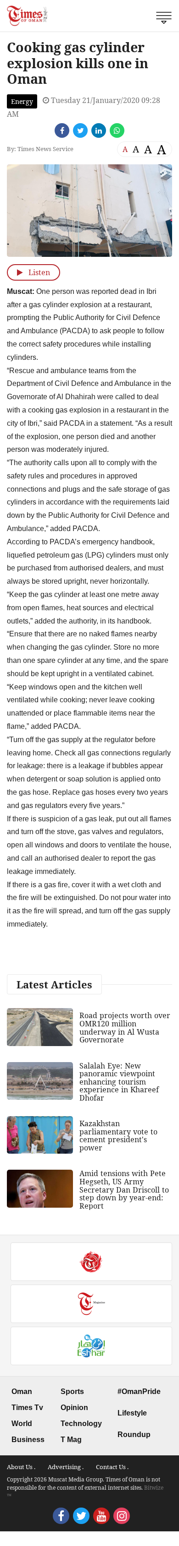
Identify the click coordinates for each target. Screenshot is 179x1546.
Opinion (74, 1407)
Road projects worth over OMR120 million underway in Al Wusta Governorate (124, 1027)
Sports (72, 1391)
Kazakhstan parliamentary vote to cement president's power (118, 1135)
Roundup (134, 1434)
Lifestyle (132, 1413)
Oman (21, 1391)
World (21, 1423)
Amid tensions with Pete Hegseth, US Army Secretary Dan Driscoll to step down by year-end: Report (124, 1189)
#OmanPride (139, 1391)
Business (28, 1439)
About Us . (21, 1467)
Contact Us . (112, 1467)
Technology (81, 1423)
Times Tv (27, 1407)
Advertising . (66, 1467)
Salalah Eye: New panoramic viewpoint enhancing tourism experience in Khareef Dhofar (119, 1082)
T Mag (71, 1439)
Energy (22, 101)
